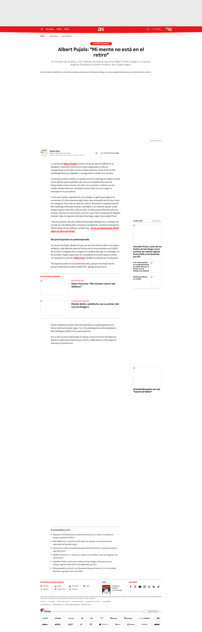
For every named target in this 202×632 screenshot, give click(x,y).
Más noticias (156, 221)
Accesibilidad (106, 601)
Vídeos (66, 29)
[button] (96, 153)
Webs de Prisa (152, 611)
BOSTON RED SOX (77, 281)
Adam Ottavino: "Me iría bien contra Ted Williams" (93, 285)
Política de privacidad (63, 601)
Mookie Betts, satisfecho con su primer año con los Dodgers (95, 305)
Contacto (43, 601)
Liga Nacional (53, 36)
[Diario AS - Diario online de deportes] (101, 29)
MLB (42, 36)
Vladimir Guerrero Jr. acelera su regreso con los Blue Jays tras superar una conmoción (85, 556)
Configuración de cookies (92, 601)
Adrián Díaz (55, 151)
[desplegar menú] (41, 29)
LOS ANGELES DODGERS (80, 301)
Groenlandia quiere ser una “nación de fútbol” (146, 390)
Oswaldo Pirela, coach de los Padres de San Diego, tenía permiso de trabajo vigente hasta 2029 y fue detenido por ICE (82, 563)
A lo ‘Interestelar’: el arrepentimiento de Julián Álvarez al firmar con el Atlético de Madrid (141, 266)
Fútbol (59, 29)
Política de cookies (77, 601)
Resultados (50, 29)
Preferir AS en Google (111, 153)
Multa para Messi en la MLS (140, 278)
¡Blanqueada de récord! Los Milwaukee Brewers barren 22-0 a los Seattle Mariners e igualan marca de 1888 (84, 570)
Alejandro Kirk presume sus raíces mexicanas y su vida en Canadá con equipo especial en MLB (83, 536)
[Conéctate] (148, 29)
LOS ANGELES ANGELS (101, 44)
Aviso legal (51, 601)
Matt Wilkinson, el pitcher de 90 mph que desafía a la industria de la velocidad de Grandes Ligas (82, 543)
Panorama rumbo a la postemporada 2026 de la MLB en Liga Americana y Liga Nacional (85, 550)
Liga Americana (67, 36)
